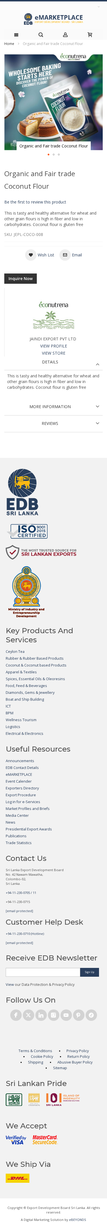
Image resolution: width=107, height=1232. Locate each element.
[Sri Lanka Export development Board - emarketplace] (53, 19)
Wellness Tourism (21, 719)
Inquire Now (21, 278)
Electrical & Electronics (24, 733)
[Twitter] (28, 1014)
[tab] (53, 363)
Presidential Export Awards (29, 829)
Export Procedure (21, 795)
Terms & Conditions (35, 1050)
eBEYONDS (77, 1219)
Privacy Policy (77, 1050)
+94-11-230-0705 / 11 (21, 892)
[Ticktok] (91, 1014)
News (10, 822)
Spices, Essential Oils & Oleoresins (35, 678)
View (10, 984)
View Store (53, 353)
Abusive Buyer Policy (74, 1062)
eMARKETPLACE (19, 774)
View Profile (53, 346)
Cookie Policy (42, 1056)
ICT (8, 706)
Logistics (13, 726)
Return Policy (78, 1056)
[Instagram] (53, 1014)
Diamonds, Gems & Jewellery (30, 692)
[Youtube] (66, 1014)
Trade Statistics (19, 842)
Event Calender (19, 781)
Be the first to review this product (35, 202)
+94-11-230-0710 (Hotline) (25, 933)
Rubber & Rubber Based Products (35, 658)
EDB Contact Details (22, 767)
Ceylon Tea (15, 651)
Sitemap (60, 1068)
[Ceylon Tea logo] (14, 1099)
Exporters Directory (22, 788)
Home (9, 43)
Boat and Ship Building (25, 699)
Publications (16, 836)
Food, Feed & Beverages (26, 685)
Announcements (20, 760)
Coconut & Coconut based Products (36, 665)
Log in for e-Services (23, 801)
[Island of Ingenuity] (63, 1099)
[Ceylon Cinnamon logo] (34, 1099)
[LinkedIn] (41, 1014)
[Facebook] (16, 1014)
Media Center (17, 815)
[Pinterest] (78, 1014)
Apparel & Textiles (21, 672)
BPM (9, 713)
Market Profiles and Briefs (28, 808)
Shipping (35, 1062)
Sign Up (89, 972)
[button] (48, 154)
